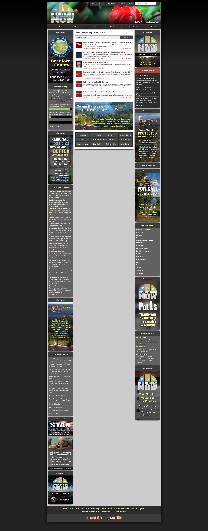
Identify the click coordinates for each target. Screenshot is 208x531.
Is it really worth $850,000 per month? (96, 62)
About (77, 509)
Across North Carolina (143, 229)
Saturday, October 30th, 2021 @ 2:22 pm (96, 68)
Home (51, 27)
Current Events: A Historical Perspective (104, 139)
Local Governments (142, 248)
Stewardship (154, 27)
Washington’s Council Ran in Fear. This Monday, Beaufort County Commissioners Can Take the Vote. (147, 100)
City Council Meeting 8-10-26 (144, 75)
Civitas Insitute (128, 77)
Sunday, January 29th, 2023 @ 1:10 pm (95, 48)
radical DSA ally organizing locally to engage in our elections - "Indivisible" (60, 360)
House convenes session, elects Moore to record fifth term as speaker (107, 43)
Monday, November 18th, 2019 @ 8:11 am (96, 78)
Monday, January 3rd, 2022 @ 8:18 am (95, 58)
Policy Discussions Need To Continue (95, 82)
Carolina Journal (128, 48)
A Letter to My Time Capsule (57, 396)
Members (122, 4)
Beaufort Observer (125, 135)
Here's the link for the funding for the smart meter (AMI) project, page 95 (60, 219)
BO (102, 4)
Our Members (83, 135)
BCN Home (111, 135)
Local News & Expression (143, 251)
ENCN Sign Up (97, 135)
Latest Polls (96, 144)
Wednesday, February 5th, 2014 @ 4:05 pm (96, 97)
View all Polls (66, 127)
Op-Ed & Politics (141, 259)
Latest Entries (125, 144)
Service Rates (85, 509)
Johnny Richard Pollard (55, 404)
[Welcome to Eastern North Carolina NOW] (62, 13)
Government (62, 27)
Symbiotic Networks (142, 354)
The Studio (139, 273)
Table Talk (94, 4)
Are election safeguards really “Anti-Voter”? (59, 377)
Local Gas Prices (141, 337)
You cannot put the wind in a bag (58, 410)
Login (130, 4)
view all (64, 87)
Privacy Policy (95, 509)
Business (85, 27)
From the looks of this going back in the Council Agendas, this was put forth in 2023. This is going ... (60, 239)
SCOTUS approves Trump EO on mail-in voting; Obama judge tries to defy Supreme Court (60, 371)
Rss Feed (134, 509)
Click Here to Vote (54, 126)
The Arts (138, 267)
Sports (138, 262)
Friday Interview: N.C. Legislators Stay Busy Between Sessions (104, 92)
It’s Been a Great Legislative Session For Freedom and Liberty (104, 52)
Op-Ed (74, 27)
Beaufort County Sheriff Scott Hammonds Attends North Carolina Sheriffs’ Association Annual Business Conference (147, 82)
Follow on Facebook (106, 509)
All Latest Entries (54, 413)
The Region (139, 270)
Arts (144, 27)
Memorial (139, 254)
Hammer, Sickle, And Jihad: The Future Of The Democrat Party (60, 365)
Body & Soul (110, 27)
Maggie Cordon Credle (55, 407)
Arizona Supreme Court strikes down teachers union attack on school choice (60, 383)
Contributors (111, 4)
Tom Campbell (128, 68)
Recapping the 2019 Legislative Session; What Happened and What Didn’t (107, 72)
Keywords (142, 509)
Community (97, 27)
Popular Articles (141, 347)
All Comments (53, 294)
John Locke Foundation (126, 58)
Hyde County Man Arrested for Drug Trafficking (146, 94)
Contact (71, 509)
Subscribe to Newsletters (122, 509)
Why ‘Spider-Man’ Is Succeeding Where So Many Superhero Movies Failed (59, 391)
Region (122, 27)
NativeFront (133, 27)
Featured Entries (111, 144)
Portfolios (83, 139)
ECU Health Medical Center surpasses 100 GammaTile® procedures (147, 89)
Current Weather (125, 139)
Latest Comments (82, 144)
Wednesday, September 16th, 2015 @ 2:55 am (97, 88)
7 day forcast (150, 165)
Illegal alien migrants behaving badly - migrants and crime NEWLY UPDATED (60, 400)
